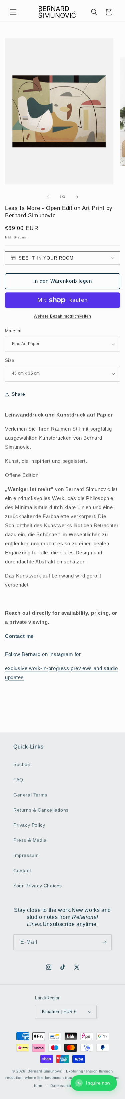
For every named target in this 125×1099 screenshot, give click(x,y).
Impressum (26, 855)
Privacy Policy (29, 825)
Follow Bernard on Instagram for (43, 654)
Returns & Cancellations (41, 810)
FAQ (18, 779)
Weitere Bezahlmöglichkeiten (62, 316)
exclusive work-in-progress (38, 668)
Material (13, 330)
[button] (13, 12)
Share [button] (18, 394)
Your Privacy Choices (37, 885)
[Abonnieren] (104, 942)
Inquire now (98, 1083)
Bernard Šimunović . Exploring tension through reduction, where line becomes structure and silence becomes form (62, 1078)
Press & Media (30, 840)
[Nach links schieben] (48, 196)
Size (9, 360)
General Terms (30, 795)
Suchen (22, 764)
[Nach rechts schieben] (77, 196)
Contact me (20, 636)
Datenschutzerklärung (70, 1086)
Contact (22, 870)
